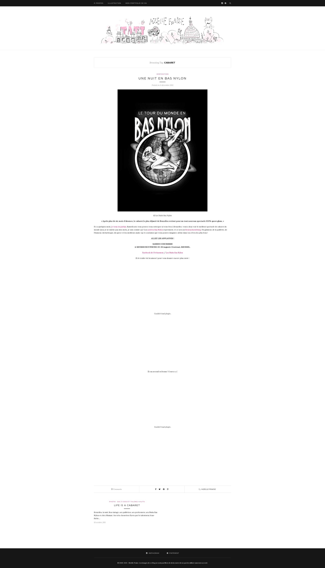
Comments (116, 489)
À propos (98, 3)
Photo (112, 502)
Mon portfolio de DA (136, 3)
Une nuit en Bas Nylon (162, 78)
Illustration (114, 3)
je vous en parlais (118, 227)
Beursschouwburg (193, 230)
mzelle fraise (208, 489)
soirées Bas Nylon (155, 230)
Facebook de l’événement (153, 252)
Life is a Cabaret (127, 505)
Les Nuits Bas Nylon (174, 252)
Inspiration (163, 74)
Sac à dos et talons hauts (131, 502)
